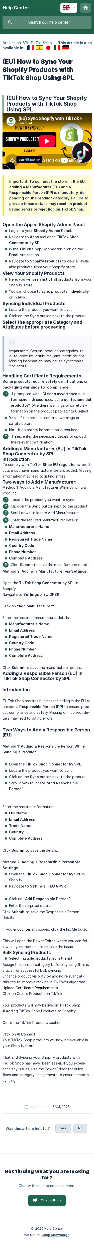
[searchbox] (47, 22)
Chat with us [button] (51, 1200)
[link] (30, 47)
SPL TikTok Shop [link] (37, 43)
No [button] (80, 1128)
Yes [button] (63, 1128)
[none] (16, 8)
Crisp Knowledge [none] (55, 1235)
